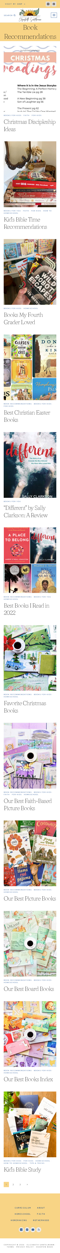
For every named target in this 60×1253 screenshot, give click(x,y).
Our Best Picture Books (30, 898)
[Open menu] (54, 15)
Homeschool (31, 308)
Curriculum (23, 1208)
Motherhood (41, 1220)
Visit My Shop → (15, 4)
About (41, 1208)
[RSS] (38, 1229)
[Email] (32, 1229)
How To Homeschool (16, 1163)
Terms (10, 1247)
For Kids (37, 115)
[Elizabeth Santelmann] (30, 15)
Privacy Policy (25, 1247)
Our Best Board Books (29, 988)
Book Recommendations (18, 404)
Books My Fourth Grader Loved (23, 318)
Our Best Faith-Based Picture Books (28, 804)
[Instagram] (48, 4)
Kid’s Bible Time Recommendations (25, 223)
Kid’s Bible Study (22, 1169)
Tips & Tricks (37, 1163)
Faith (27, 115)
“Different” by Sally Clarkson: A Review (26, 511)
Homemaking (19, 1220)
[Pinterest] (53, 4)
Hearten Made (44, 1247)
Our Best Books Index (28, 1079)
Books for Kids (12, 115)
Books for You (12, 211)
